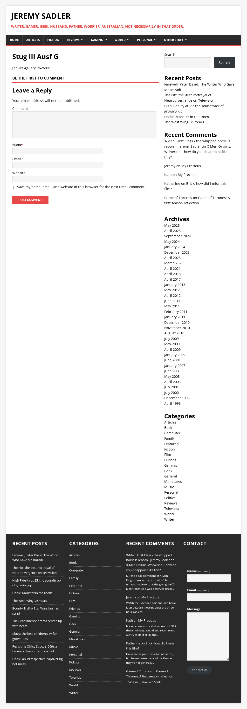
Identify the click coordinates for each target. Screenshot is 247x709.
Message (193, 609)
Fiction (53, 40)
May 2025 (172, 225)
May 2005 (172, 376)
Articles (33, 40)
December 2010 (177, 322)
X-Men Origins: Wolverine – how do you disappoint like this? (197, 151)
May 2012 (172, 290)
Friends (170, 460)
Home (14, 40)
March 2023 (173, 263)
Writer (169, 519)
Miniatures (173, 481)
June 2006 (172, 371)
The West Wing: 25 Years (184, 122)
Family (169, 438)
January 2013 (174, 284)
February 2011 (175, 311)
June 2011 (172, 300)
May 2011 (172, 306)
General (170, 476)
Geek (168, 471)
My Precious (191, 166)
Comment (20, 108)
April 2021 (172, 268)
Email (16, 159)
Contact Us (199, 670)
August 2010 (174, 333)
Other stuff (174, 40)
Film (167, 454)
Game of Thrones (178, 197)
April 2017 (172, 279)
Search (169, 54)
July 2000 (171, 392)
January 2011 (174, 317)
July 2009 (171, 338)
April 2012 (172, 295)
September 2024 (177, 236)
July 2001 (171, 387)
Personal (145, 40)
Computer (172, 433)
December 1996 (177, 398)
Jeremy (169, 166)
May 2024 (172, 241)
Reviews (73, 40)
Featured (171, 444)
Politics (170, 498)
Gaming (97, 40)
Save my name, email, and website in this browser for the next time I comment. (81, 187)
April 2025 (172, 230)
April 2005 (172, 381)
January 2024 (174, 247)
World (120, 40)
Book (168, 427)
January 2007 (174, 365)
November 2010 (177, 327)
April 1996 (172, 403)
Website (18, 173)
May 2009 (172, 344)
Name (17, 144)
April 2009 (172, 349)
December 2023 (177, 252)
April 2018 (172, 274)
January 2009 (174, 354)
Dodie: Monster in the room (186, 116)
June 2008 (172, 360)
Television (172, 508)
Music (169, 487)
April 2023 (172, 257)
